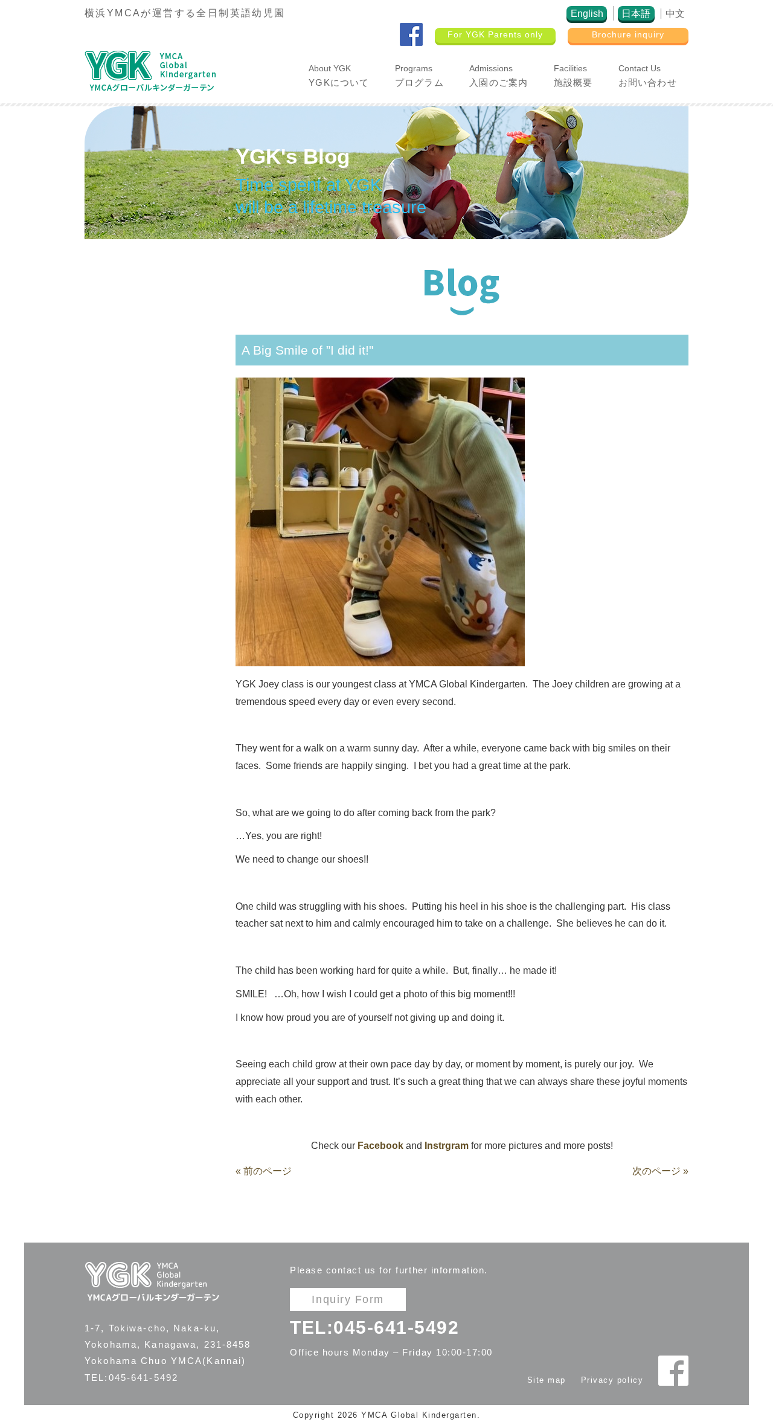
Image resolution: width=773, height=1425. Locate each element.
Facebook (380, 1145)
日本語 (635, 13)
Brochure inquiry (628, 34)
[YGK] (150, 70)
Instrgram (447, 1145)
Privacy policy (612, 1380)
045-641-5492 (396, 1327)
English (587, 13)
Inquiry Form (347, 1299)
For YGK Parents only (495, 34)
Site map (546, 1380)
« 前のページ (264, 1171)
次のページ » (660, 1171)
